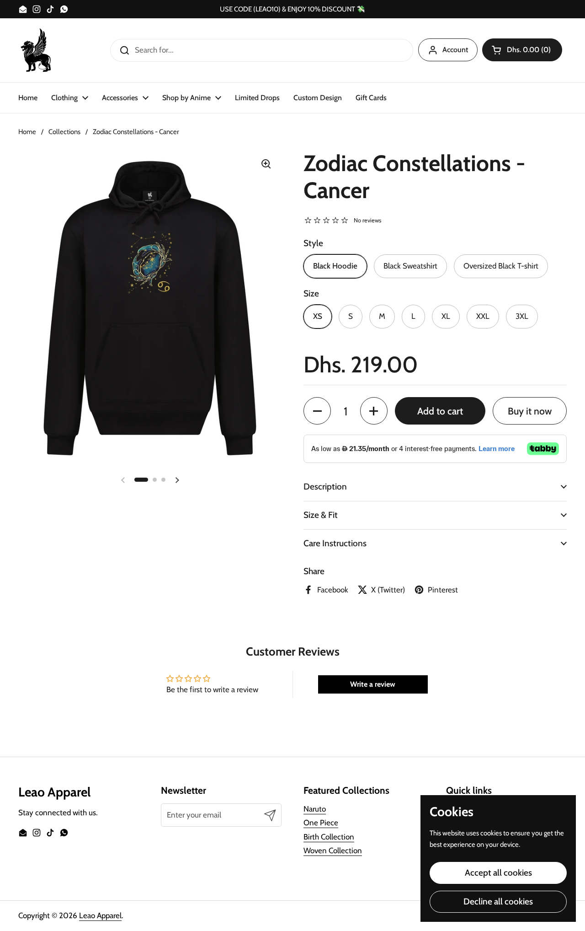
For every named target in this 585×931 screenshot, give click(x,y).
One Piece (320, 822)
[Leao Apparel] (36, 50)
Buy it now (530, 411)
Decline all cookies (498, 901)
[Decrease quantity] (317, 411)
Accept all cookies (498, 872)
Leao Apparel (100, 915)
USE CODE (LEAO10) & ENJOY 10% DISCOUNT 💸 (292, 9)
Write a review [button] (372, 684)
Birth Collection (328, 836)
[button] (522, 49)
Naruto (314, 808)
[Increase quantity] (374, 411)
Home (27, 132)
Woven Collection (332, 850)
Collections (64, 132)
